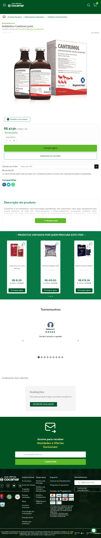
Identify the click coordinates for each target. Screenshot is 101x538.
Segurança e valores (41, 502)
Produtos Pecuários (15, 17)
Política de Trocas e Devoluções (41, 489)
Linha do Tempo (28, 485)
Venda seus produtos (26, 523)
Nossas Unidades (26, 496)
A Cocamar (26, 481)
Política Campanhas (41, 496)
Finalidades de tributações (28, 512)
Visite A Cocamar (26, 506)
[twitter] (9, 185)
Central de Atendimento (60, 481)
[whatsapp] (13, 185)
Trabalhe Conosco (25, 490)
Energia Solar (27, 517)
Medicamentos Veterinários (34, 17)
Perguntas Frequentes (59, 485)
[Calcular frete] (96, 166)
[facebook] (4, 185)
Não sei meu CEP (8, 170)
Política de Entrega (40, 482)
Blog (24, 501)
